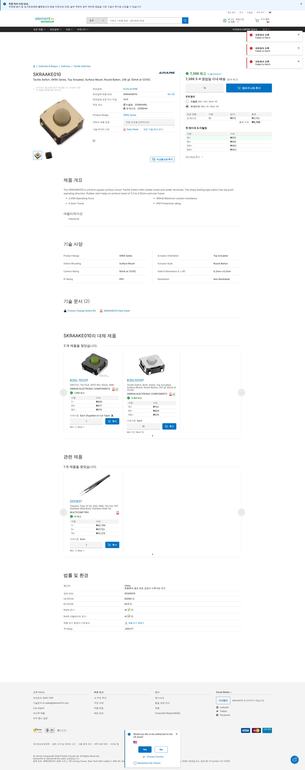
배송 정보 (99, 713)
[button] (39, 29)
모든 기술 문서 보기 (153, 129)
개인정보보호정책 (41, 744)
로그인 (231, 19)
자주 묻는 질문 (40, 718)
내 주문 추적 (100, 697)
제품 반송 (99, 708)
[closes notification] (301, 4)
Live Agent (38, 708)
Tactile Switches (82, 66)
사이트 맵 (114, 744)
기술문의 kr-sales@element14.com (51, 703)
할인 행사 (232, 12)
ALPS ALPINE (130, 89)
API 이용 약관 (101, 744)
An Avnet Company (42, 756)
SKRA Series (129, 115)
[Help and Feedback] (295, 760)
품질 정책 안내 (162, 703)
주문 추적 (260, 12)
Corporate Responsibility (167, 713)
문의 (241, 12)
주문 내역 (99, 703)
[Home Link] (45, 20)
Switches (65, 66)
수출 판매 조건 (85, 744)
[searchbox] (144, 20)
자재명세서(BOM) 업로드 (245, 29)
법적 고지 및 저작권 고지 (63, 744)
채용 (157, 708)
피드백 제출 (39, 713)
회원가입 (240, 19)
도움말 (250, 12)
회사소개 (159, 697)
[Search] (185, 20)
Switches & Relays (48, 66)
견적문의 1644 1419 (43, 697)
